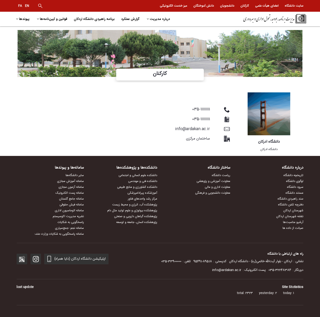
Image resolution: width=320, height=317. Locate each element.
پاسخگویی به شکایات (71, 222)
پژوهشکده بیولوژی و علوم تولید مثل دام (132, 210)
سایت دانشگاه (294, 5)
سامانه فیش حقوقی (72, 204)
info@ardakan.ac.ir (226, 270)
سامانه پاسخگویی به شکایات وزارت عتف (59, 234)
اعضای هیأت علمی (267, 5)
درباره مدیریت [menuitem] (160, 19)
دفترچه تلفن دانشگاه (290, 204)
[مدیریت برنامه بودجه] (271, 19)
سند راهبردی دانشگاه (290, 198)
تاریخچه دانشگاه (293, 175)
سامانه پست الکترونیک (70, 193)
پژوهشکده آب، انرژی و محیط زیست (134, 204)
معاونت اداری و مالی (217, 187)
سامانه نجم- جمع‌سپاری (69, 228)
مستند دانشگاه (294, 193)
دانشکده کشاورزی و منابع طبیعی (137, 187)
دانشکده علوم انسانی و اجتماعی (138, 175)
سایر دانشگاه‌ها (75, 175)
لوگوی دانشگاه (294, 181)
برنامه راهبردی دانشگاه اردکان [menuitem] (94, 19)
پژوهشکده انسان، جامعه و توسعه (136, 222)
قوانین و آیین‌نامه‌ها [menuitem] (53, 19)
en (27, 5)
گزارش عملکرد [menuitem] (130, 19)
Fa (20, 5)
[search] (40, 6)
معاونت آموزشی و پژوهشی (213, 181)
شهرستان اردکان (293, 210)
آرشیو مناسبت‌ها (293, 222)
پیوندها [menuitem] (24, 19)
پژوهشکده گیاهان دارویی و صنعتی (135, 216)
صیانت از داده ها (293, 228)
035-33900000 (171, 261)
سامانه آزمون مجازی (71, 187)
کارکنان (244, 5)
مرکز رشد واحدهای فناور (142, 198)
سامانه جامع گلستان (71, 198)
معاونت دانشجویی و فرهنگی (212, 193)
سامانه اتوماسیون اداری (69, 210)
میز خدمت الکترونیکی (173, 5)
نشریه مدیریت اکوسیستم (68, 216)
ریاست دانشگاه (221, 175)
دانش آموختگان (203, 5)
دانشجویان (227, 5)
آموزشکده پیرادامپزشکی (142, 193)
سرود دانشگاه (295, 187)
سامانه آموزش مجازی (70, 181)
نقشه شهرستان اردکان (289, 216)
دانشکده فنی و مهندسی (142, 181)
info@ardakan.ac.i (191, 129)
